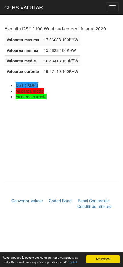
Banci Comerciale (94, 200)
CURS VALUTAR (23, 7)
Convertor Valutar (27, 200)
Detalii (73, 262)
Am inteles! (103, 259)
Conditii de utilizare (94, 206)
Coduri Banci (60, 200)
